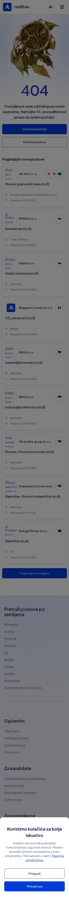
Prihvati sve (34, 886)
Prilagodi (34, 873)
